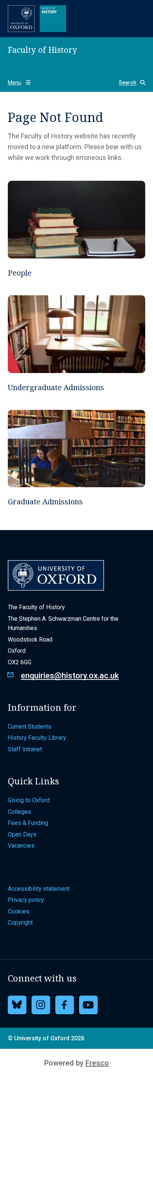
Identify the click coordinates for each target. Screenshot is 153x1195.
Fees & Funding (28, 822)
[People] (77, 229)
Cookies (18, 911)
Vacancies (21, 845)
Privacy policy (26, 899)
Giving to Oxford (29, 800)
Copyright (20, 922)
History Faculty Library (37, 737)
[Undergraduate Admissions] (77, 343)
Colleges (19, 811)
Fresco (97, 1063)
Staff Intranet (25, 749)
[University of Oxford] (21, 18)
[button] (129, 83)
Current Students (29, 726)
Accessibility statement (38, 888)
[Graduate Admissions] (77, 458)
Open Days (22, 834)
